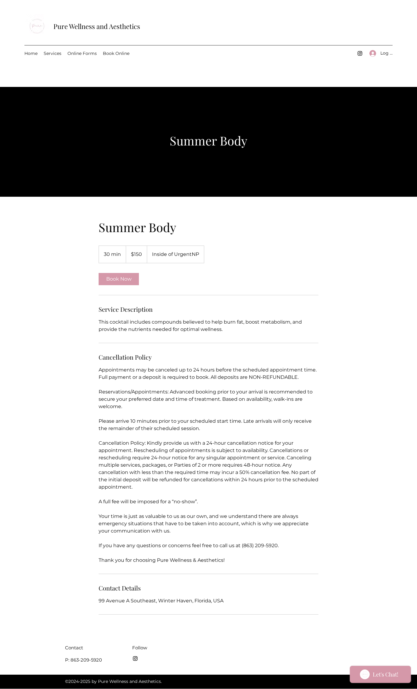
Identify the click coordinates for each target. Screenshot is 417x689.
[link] (119, 279)
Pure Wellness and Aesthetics (96, 26)
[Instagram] (360, 53)
